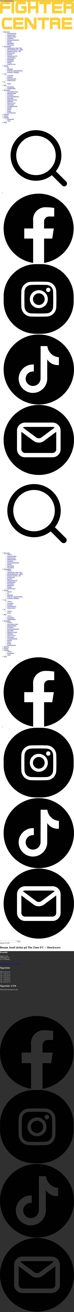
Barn (5, 85)
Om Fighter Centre (12, 91)
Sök (19, 941)
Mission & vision (12, 100)
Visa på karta (17, 964)
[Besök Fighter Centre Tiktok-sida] (39, 404)
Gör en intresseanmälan (6, 1)
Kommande (10, 119)
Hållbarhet (10, 101)
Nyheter (6, 116)
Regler (9, 111)
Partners (9, 108)
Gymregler (10, 75)
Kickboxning (11, 53)
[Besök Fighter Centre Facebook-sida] (39, 263)
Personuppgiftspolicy (13, 40)
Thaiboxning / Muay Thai (14, 48)
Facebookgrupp (11, 78)
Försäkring (10, 38)
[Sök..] (39, 193)
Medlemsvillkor (11, 36)
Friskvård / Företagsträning (15, 70)
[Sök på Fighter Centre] (37, 550)
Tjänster (6, 66)
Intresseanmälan (11, 33)
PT (8, 67)
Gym (5, 74)
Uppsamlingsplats (12, 106)
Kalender (6, 117)
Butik (5, 122)
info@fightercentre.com (7, 964)
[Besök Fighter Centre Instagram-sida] (39, 333)
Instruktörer (10, 61)
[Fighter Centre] (37, 29)
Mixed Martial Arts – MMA (15, 49)
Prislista (9, 41)
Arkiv (9, 121)
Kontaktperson (11, 112)
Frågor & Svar (11, 35)
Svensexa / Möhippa (13, 72)
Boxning (9, 54)
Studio (9, 83)
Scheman (9, 77)
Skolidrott (10, 69)
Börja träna (7, 32)
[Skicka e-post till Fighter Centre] (39, 474)
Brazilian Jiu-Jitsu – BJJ (14, 51)
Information (7, 90)
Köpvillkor (10, 98)
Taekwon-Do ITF (12, 56)
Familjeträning (11, 57)
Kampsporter (7, 46)
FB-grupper (10, 45)
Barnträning (10, 43)
